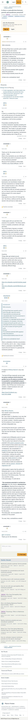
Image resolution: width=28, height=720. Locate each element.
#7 (25, 278)
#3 (25, 148)
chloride (18, 463)
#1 (25, 41)
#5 (25, 217)
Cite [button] (24, 80)
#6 (25, 250)
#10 (25, 407)
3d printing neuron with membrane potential (13, 579)
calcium (13, 463)
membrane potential (20, 16)
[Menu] (2, 2)
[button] (24, 42)
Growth (5, 16)
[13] (14, 458)
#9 (25, 366)
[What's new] (22, 2)
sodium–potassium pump (16, 443)
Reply (21, 80)
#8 (25, 300)
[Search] (25, 2)
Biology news (3, 87)
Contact (3, 715)
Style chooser (6, 713)
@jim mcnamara (6, 535)
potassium (4, 450)
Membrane (10, 16)
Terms (12, 715)
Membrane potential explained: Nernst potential (13, 563)
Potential (4, 18)
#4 (25, 176)
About (8, 715)
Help (20, 715)
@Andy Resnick (13, 369)
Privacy (16, 715)
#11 (25, 531)
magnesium (5, 465)
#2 (25, 108)
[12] (12, 458)
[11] (19, 446)
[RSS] (23, 715)
